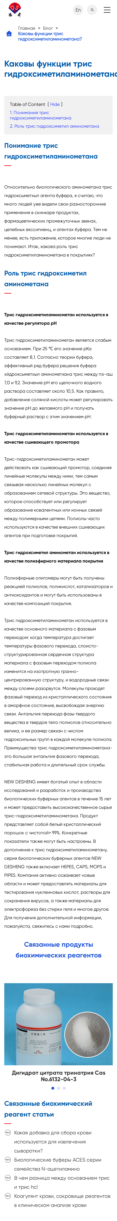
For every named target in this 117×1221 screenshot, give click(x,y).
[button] (52, 1088)
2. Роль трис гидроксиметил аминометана (54, 126)
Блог (48, 28)
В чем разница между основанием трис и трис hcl (62, 1182)
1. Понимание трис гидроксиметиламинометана (40, 115)
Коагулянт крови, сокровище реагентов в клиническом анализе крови (62, 1200)
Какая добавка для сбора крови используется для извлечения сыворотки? (52, 1142)
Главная (26, 28)
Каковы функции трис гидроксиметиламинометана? (50, 36)
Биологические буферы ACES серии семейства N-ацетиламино (57, 1164)
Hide (55, 104)
